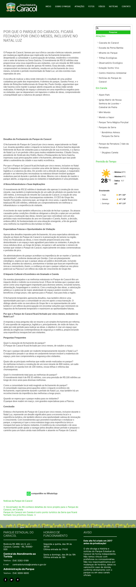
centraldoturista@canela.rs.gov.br (29, 564)
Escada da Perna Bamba (111, 47)
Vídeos (101, 6)
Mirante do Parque (108, 52)
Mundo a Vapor (106, 117)
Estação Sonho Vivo (109, 68)
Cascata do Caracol (109, 42)
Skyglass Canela (110, 152)
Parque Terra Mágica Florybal (113, 122)
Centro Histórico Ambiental (112, 73)
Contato (126, 6)
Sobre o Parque (63, 6)
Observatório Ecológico (111, 63)
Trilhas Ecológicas (108, 58)
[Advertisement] (42, 117)
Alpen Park (104, 94)
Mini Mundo (104, 112)
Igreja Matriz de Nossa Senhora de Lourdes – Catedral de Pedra (110, 103)
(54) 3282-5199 (20, 560)
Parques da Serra (107, 127)
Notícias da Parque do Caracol (17, 501)
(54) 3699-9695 (20, 573)
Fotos (91, 6)
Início (48, 6)
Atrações (79, 6)
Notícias (113, 6)
